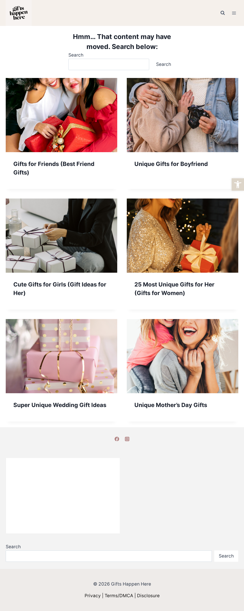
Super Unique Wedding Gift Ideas (59, 405)
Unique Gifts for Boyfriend (171, 163)
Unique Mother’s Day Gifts (170, 405)
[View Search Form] (222, 13)
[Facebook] (116, 438)
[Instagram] (127, 438)
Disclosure (148, 595)
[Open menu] (233, 13)
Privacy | (95, 595)
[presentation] (61, 115)
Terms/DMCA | (121, 595)
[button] (238, 184)
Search (75, 55)
